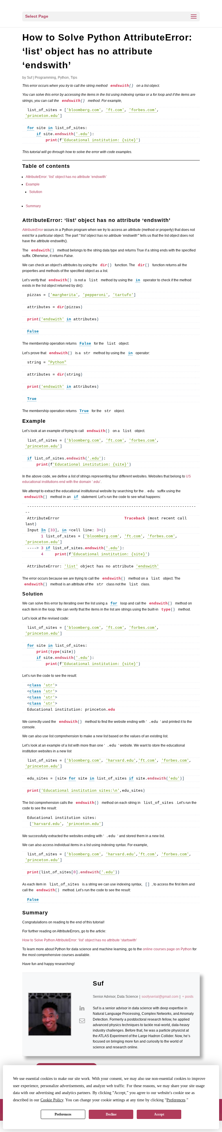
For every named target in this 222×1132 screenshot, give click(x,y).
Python (63, 78)
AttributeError (32, 230)
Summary (33, 206)
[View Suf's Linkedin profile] (82, 1008)
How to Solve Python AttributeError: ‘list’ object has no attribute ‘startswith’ (79, 940)
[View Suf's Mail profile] (82, 1021)
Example (33, 184)
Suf (29, 78)
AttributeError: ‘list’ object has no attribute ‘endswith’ (66, 177)
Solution (35, 192)
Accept (159, 1114)
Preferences (63, 1114)
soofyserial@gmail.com (160, 997)
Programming (45, 78)
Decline (111, 1114)
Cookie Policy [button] (51, 1100)
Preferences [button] (175, 1100)
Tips (74, 78)
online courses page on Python (167, 949)
